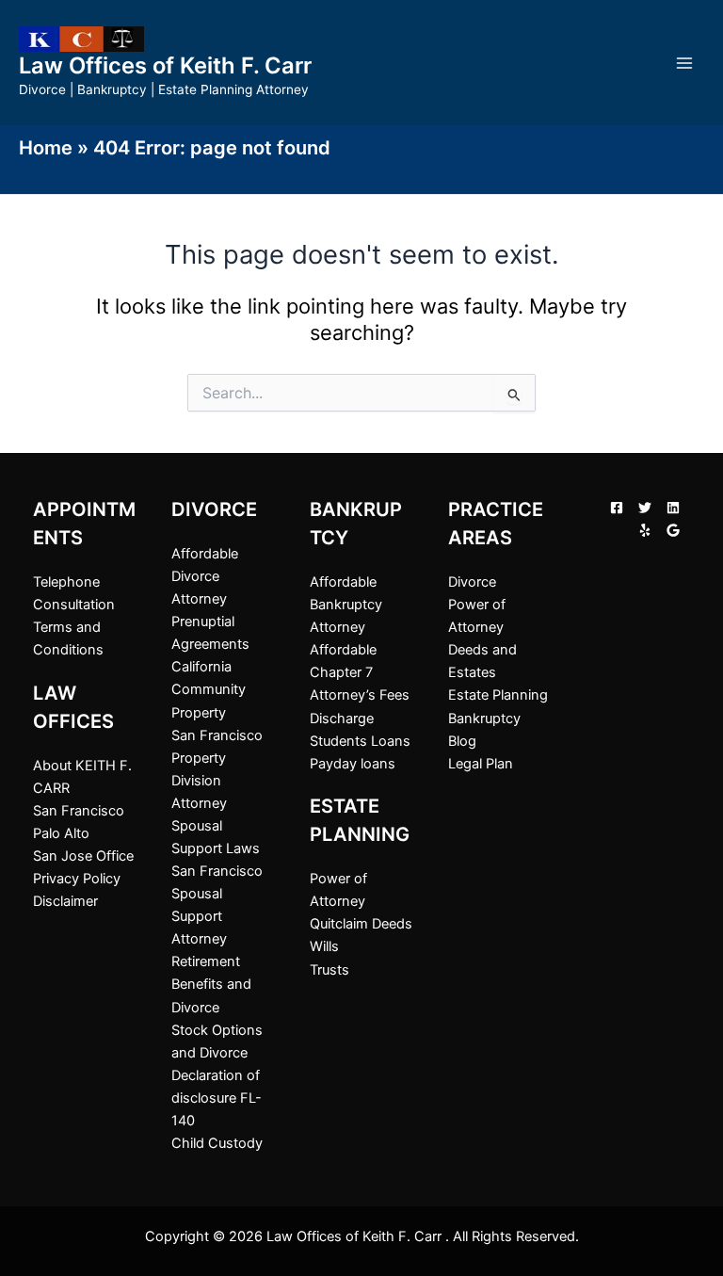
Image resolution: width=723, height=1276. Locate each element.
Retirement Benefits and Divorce (211, 984)
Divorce (472, 581)
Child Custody (217, 1143)
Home (45, 148)
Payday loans (352, 763)
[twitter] (647, 507)
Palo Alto (61, 833)
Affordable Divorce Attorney (204, 576)
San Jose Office (83, 856)
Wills (324, 946)
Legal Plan (480, 763)
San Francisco (78, 810)
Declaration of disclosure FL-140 (216, 1098)
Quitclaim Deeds (361, 923)
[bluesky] (676, 530)
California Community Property (208, 689)
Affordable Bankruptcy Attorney (346, 604)
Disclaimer (65, 901)
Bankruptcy (484, 718)
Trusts (329, 969)
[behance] (647, 530)
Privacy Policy (76, 878)
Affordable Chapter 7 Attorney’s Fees (360, 672)
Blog (462, 741)
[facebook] (619, 507)
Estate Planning (498, 694)
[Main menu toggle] (684, 63)
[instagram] (676, 507)
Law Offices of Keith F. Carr (165, 65)
